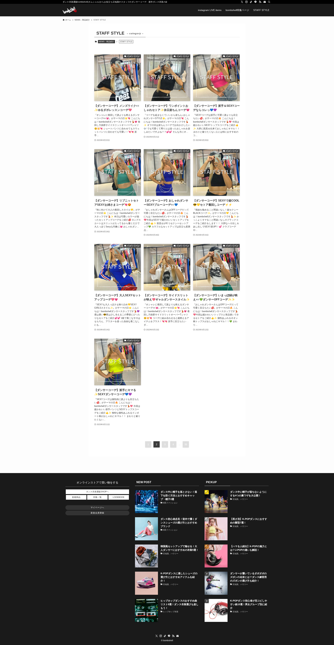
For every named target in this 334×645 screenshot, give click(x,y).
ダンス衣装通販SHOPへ (97, 491)
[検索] (269, 2)
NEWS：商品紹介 (106, 42)
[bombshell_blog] (70, 10)
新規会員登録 (97, 513)
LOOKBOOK (118, 497)
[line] (255, 2)
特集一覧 (97, 497)
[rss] (260, 2)
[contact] (264, 2)
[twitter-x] (242, 2)
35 (185, 444)
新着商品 (76, 497)
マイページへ (97, 507)
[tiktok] (251, 2)
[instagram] (246, 2)
